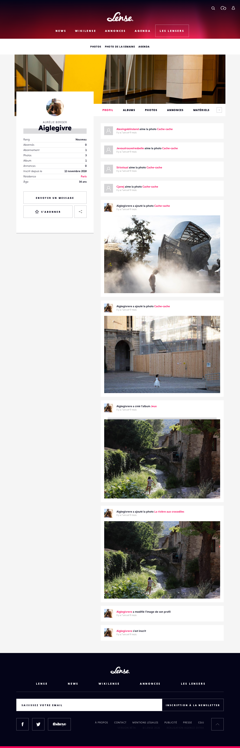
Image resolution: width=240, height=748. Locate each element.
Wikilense (85, 30)
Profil (107, 110)
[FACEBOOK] (22, 724)
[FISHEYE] (59, 724)
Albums (129, 110)
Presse (187, 722)
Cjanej (120, 186)
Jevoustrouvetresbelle (130, 148)
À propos (101, 722)
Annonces (115, 30)
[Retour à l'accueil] (120, 16)
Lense (42, 683)
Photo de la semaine (120, 46)
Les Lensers (172, 30)
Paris (84, 176)
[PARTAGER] (80, 212)
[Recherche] (213, 8)
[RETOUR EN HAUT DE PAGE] (217, 724)
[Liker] (212, 225)
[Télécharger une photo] (223, 8)
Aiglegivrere (115, 286)
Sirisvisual (122, 167)
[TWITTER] (38, 724)
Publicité (170, 722)
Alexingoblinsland (127, 129)
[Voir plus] (219, 110)
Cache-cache (165, 129)
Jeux (154, 406)
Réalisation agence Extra (185, 727)
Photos (95, 46)
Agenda (143, 30)
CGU (201, 722)
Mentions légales (145, 722)
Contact (120, 722)
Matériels (201, 110)
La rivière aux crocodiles (169, 511)
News (61, 30)
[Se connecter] (233, 8)
